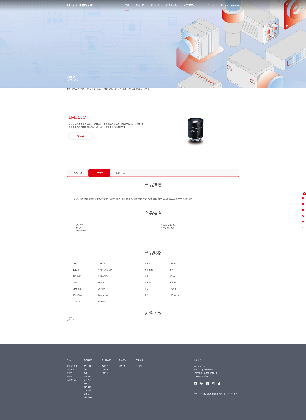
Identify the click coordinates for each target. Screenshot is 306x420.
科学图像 (87, 387)
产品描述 (77, 172)
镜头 (88, 89)
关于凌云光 (188, 5)
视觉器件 (70, 376)
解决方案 (140, 5)
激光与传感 (88, 397)
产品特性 (99, 172)
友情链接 (139, 360)
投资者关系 (171, 5)
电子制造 (87, 366)
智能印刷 (87, 376)
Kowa (99, 89)
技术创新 (155, 5)
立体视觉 (87, 390)
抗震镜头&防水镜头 (110, 89)
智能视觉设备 (72, 366)
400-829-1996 (231, 5)
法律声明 (122, 366)
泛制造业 (87, 380)
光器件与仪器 (72, 380)
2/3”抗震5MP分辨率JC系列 (130, 89)
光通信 (86, 394)
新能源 (86, 373)
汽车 (85, 369)
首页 (68, 89)
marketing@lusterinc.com (203, 370)
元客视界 (139, 366)
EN (214, 5)
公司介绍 (104, 366)
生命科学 (87, 383)
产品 (127, 5)
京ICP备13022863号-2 (228, 394)
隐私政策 (122, 360)
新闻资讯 (104, 369)
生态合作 (104, 373)
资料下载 (121, 172)
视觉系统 (70, 369)
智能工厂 (70, 373)
